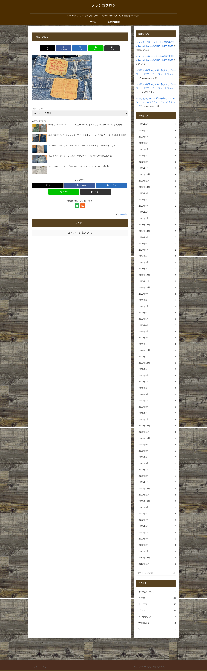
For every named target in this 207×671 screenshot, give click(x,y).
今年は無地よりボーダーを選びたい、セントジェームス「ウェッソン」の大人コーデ (155, 102)
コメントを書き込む (80, 232)
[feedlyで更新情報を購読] (77, 205)
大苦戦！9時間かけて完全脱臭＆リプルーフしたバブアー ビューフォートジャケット (156, 74)
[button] (112, 48)
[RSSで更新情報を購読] (82, 205)
